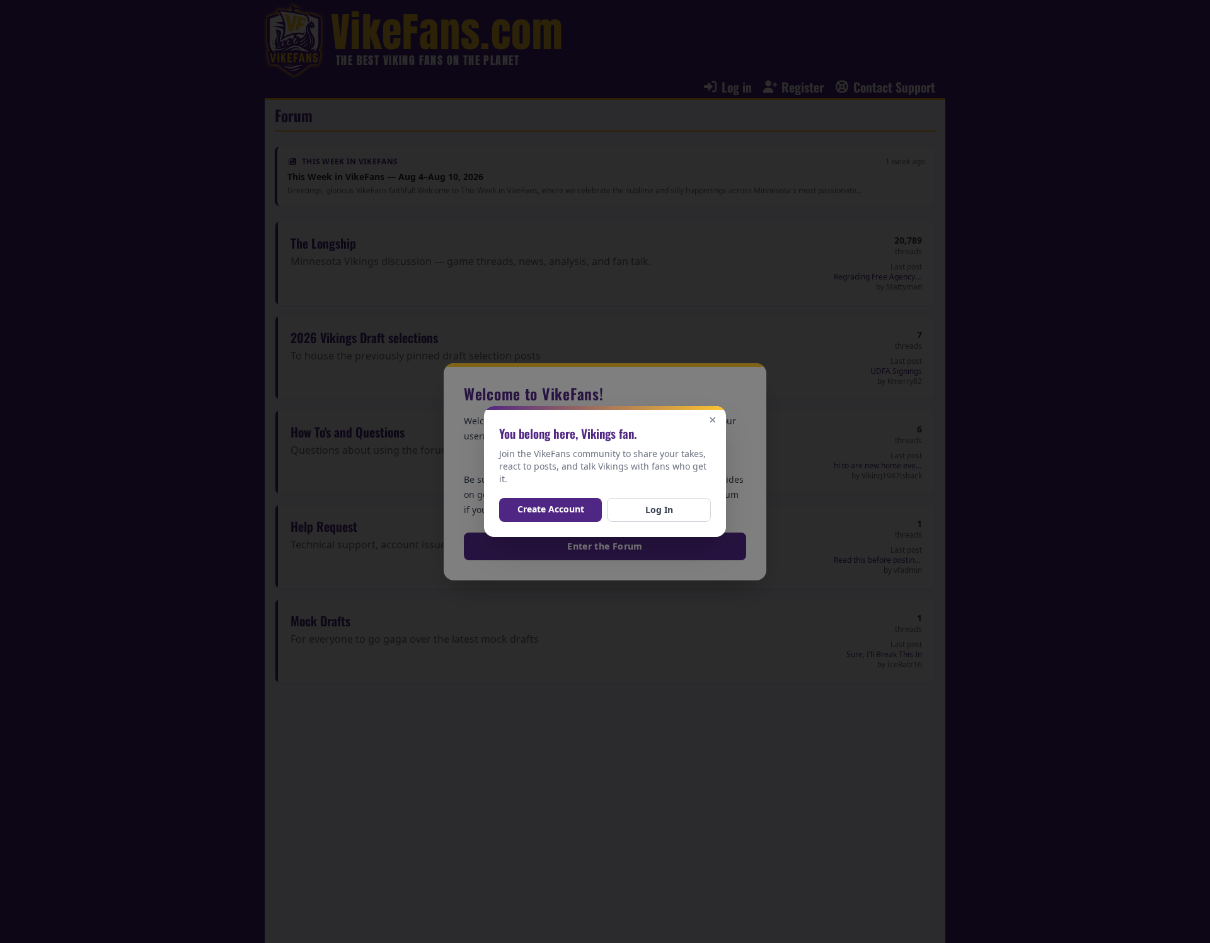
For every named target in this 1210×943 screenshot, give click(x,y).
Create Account (550, 509)
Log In (659, 510)
